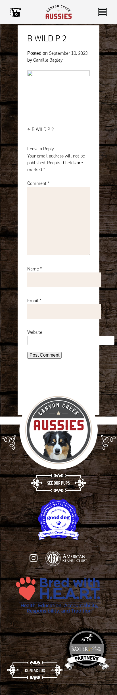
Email (34, 300)
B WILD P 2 (40, 129)
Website (34, 332)
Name (34, 269)
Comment (38, 183)
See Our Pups (58, 483)
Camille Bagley (48, 60)
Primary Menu (102, 12)
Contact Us (35, 670)
